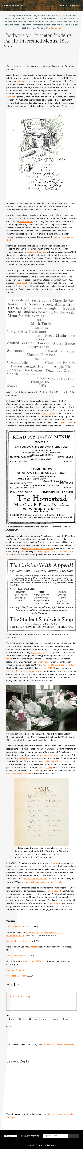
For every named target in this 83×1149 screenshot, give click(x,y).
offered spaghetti (22, 283)
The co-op (53, 863)
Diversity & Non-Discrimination (41, 1145)
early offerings (26, 221)
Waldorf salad (66, 422)
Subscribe (74, 5)
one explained (54, 891)
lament (9, 659)
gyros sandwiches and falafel (19, 774)
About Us (63, 5)
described (10, 97)
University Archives (13, 5)
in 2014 (48, 668)
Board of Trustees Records (18, 941)
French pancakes (49, 413)
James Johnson (48, 755)
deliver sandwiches (53, 761)
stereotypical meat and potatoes (38, 548)
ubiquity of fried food (36, 252)
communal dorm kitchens (35, 878)
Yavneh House (42, 662)
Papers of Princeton (15, 970)
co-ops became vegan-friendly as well (43, 882)
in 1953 (48, 767)
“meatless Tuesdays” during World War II (24, 671)
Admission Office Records (18, 926)
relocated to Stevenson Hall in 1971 (59, 665)
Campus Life (49, 1045)
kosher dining (68, 1045)
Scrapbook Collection (16, 976)
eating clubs (22, 81)
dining (59, 1045)
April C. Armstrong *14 (21, 996)
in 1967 (36, 770)
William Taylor (25, 758)
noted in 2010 (54, 903)
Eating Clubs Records (16, 955)
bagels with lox (37, 652)
